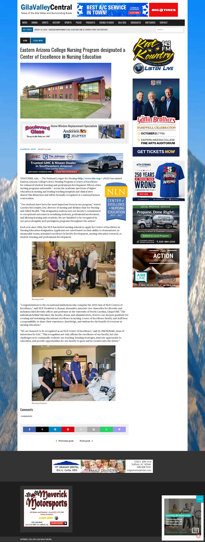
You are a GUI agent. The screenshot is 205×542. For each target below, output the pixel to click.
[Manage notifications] (198, 536)
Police (79, 22)
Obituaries (150, 22)
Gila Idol (122, 22)
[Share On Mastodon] (119, 429)
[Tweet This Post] (42, 429)
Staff (33, 149)
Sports (68, 22)
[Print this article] (93, 429)
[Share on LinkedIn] (55, 429)
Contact (164, 22)
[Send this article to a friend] (80, 429)
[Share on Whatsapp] (106, 429)
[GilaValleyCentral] (46, 9)
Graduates (136, 22)
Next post (85, 440)
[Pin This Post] (67, 429)
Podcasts (90, 22)
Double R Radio (106, 22)
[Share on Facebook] (29, 429)
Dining (35, 22)
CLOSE (199, 499)
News (24, 22)
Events (45, 22)
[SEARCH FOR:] (169, 29)
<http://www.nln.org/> (89, 178)
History (56, 22)
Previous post (66, 440)
